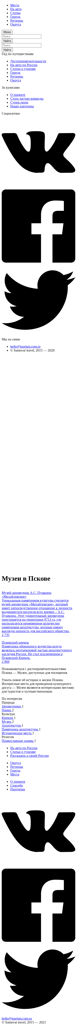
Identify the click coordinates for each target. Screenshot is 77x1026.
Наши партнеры (22, 106)
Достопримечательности (28, 61)
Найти (7, 41)
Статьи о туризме (23, 69)
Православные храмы (18, 741)
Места (14, 5)
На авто (16, 9)
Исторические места (17, 733)
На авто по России (23, 65)
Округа (15, 24)
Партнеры (17, 789)
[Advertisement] (19, 419)
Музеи (7, 721)
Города (15, 16)
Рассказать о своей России (29, 755)
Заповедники (12, 706)
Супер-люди (19, 102)
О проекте (17, 95)
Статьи (15, 13)
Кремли (8, 718)
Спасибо (16, 785)
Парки (7, 710)
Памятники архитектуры (20, 729)
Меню (7, 32)
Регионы (16, 20)
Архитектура (12, 725)
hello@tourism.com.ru (25, 346)
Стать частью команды (26, 98)
